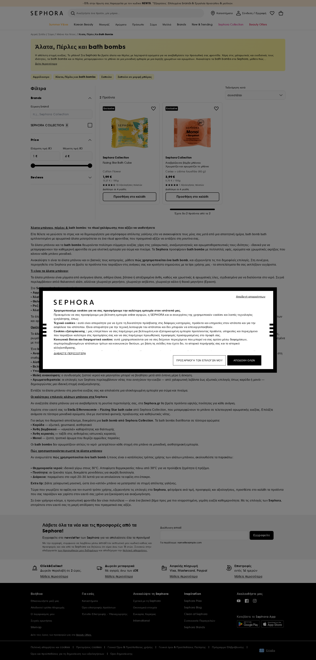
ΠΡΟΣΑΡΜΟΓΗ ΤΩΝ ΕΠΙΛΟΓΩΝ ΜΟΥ (199, 360)
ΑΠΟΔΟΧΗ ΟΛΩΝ (244, 360)
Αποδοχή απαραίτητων (251, 296)
